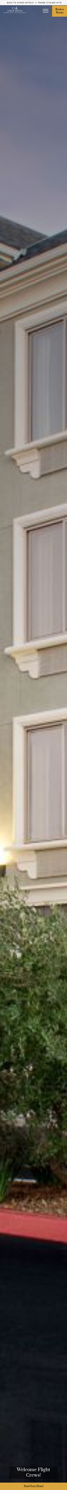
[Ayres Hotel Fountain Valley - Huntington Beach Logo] (15, 9)
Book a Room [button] (59, 11)
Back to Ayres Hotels (20, 2)
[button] (45, 11)
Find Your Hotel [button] (33, 1486)
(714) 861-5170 (54, 2)
